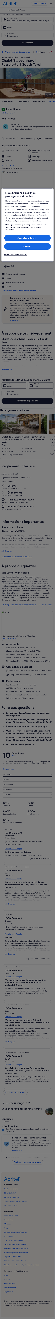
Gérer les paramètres (15, 254)
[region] (27, 225)
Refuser (27, 246)
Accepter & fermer (28, 238)
